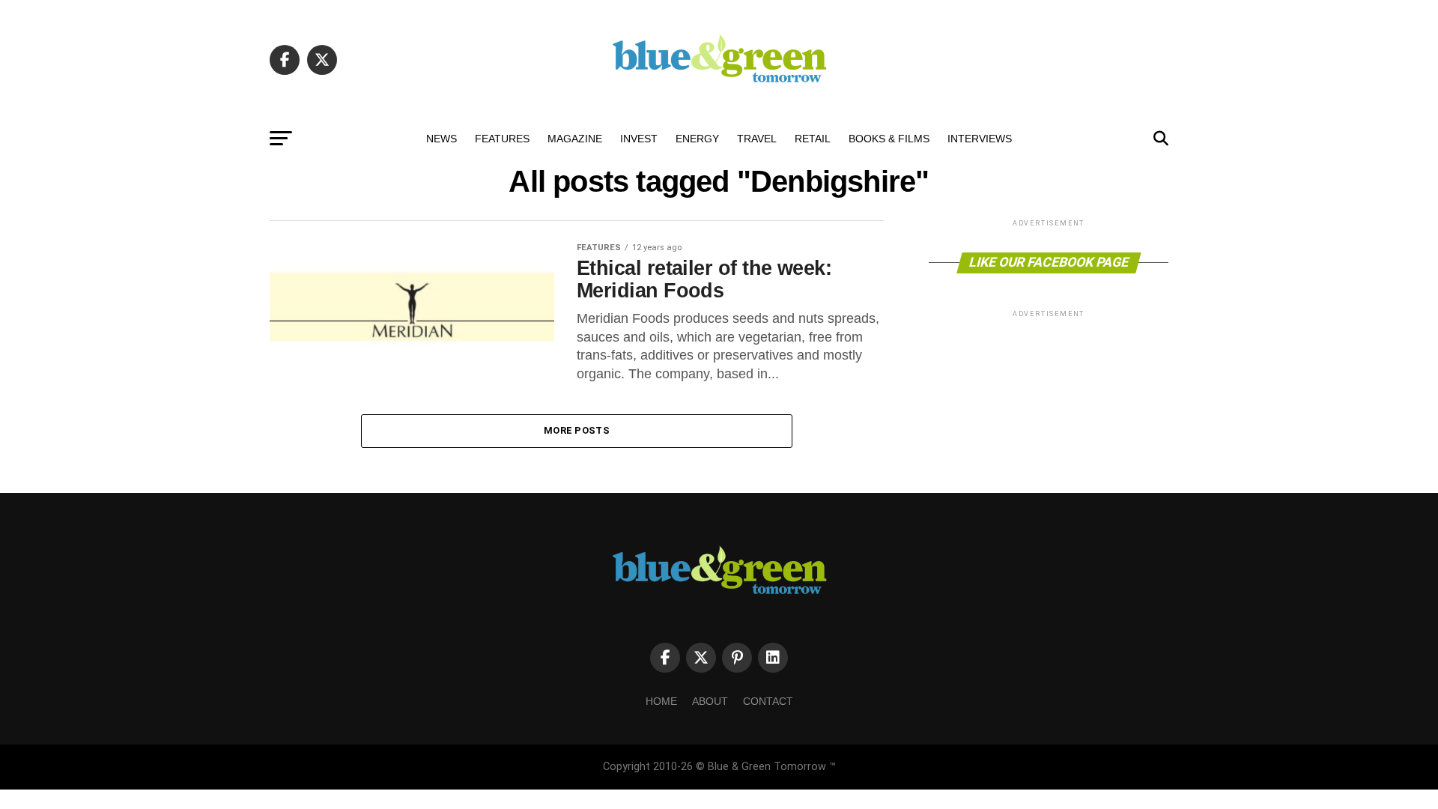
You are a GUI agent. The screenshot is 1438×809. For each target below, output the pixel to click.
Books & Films (889, 139)
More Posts (577, 430)
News (441, 139)
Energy (697, 139)
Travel (757, 139)
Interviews (979, 139)
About (710, 701)
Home (661, 701)
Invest (639, 139)
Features (502, 139)
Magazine (574, 139)
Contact (768, 701)
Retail (813, 139)
